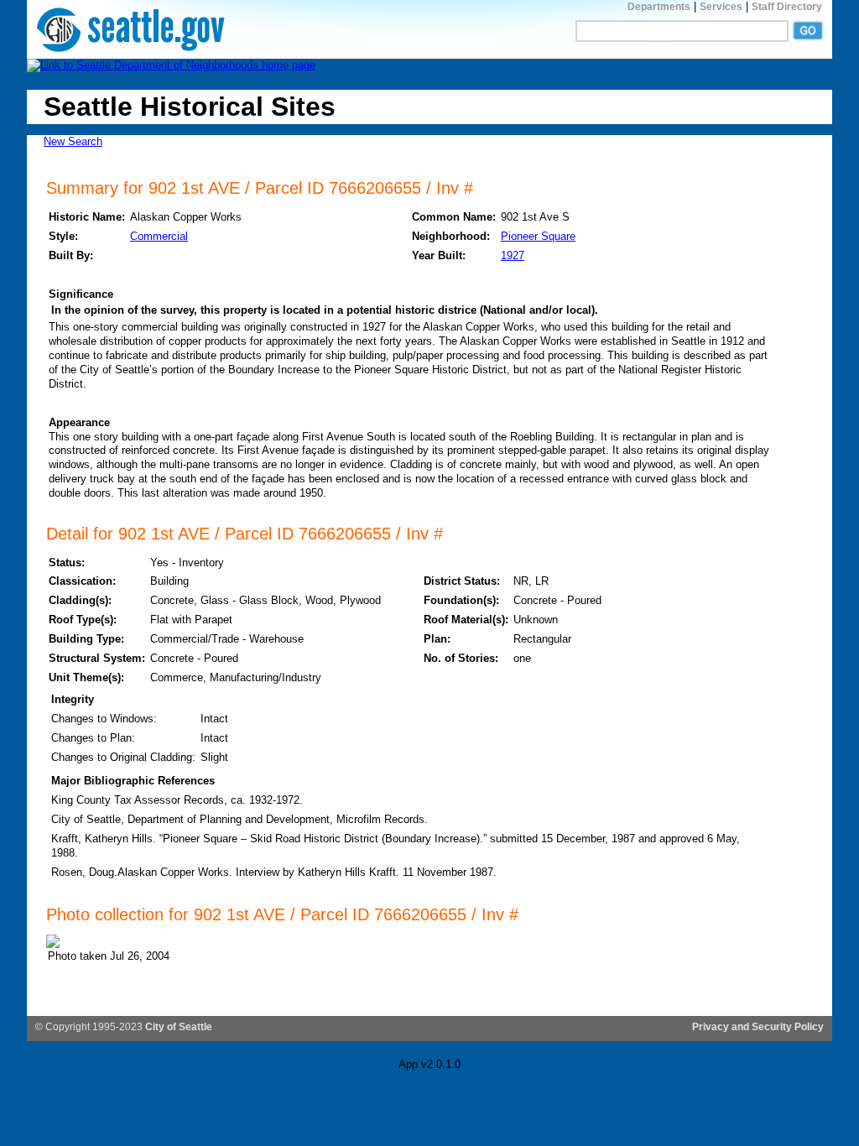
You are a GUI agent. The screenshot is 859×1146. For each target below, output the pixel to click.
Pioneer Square (538, 236)
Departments (658, 7)
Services (721, 7)
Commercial (159, 236)
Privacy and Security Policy (758, 1027)
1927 (512, 255)
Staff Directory (787, 7)
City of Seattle (178, 1027)
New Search (73, 141)
